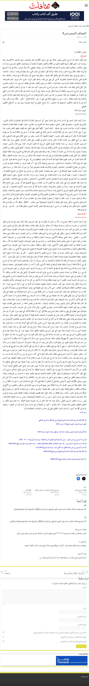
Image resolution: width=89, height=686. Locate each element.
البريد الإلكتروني (81, 616)
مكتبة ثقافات (84, 676)
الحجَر (85, 517)
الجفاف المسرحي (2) (80, 529)
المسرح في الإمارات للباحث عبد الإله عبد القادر (47, 490)
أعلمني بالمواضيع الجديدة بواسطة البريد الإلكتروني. (73, 641)
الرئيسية (84, 26)
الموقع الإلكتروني (82, 624)
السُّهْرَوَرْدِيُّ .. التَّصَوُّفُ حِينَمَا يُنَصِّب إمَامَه (74, 572)
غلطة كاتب (28, 490)
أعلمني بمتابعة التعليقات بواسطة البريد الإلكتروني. (73, 637)
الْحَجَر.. (84, 505)
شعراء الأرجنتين (82, 553)
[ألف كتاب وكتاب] (44, 15)
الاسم (84, 608)
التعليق (84, 587)
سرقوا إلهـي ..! (82, 541)
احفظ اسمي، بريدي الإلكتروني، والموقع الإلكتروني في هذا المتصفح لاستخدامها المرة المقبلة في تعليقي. (59, 632)
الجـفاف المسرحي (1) (80, 490)
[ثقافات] (44, 4)
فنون (80, 26)
